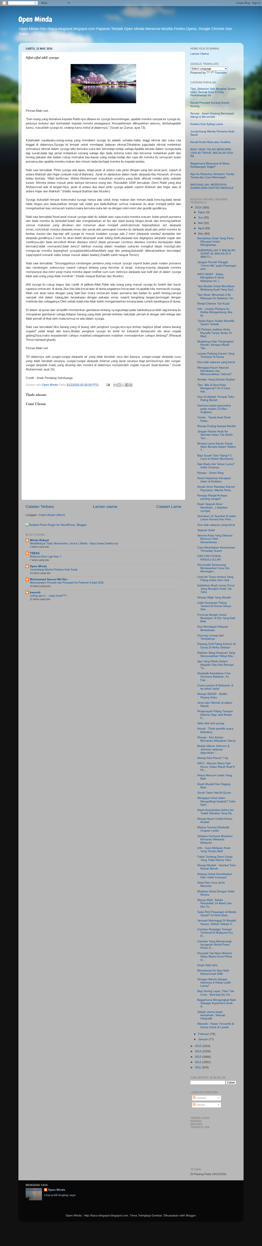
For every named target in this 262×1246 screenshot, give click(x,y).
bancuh (35, 592)
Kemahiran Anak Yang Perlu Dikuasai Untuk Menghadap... (215, 241)
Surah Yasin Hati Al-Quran (214, 792)
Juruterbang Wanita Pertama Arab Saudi (53, 569)
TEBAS (35, 553)
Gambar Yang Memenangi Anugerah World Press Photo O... (214, 944)
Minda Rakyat (39, 540)
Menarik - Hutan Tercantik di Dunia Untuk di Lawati (215, 1025)
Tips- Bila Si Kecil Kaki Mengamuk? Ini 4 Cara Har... (213, 388)
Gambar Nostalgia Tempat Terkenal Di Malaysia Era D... (215, 932)
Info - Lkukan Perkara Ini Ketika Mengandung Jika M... (214, 312)
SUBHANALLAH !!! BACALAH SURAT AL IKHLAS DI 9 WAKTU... (216, 253)
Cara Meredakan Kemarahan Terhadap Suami (216, 549)
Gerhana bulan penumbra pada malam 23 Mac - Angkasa (214, 409)
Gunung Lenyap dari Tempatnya (210, 637)
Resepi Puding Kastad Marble (216, 426)
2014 (198, 1051)
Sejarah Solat (206, 530)
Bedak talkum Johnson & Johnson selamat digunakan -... (213, 749)
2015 (198, 1046)
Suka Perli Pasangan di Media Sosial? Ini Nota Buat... (216, 913)
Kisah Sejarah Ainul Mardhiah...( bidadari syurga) (212, 507)
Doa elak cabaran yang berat (216, 362)
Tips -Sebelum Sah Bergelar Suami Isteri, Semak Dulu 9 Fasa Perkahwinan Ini (213, 92)
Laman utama (105, 506)
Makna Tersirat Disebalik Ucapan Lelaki (213, 829)
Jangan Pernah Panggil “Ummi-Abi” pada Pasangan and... (216, 265)
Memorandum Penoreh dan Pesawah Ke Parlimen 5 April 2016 (67, 582)
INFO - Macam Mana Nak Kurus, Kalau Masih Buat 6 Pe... (216, 766)
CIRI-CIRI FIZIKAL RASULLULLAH (209, 558)
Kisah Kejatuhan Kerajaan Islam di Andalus (214, 480)
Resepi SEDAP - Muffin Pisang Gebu (212, 695)
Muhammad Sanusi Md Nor (48, 579)
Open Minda (35, 19)
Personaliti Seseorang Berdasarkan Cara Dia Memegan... (213, 568)
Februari (204, 1034)
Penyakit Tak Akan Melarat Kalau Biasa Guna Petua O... (214, 956)
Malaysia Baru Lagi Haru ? (45, 556)
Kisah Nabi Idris (207, 965)
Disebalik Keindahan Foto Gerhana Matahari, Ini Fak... (213, 676)
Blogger (191, 1215)
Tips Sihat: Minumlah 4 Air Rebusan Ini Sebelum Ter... (216, 296)
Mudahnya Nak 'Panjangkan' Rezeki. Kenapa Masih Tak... (215, 345)
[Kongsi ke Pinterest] (131, 385)
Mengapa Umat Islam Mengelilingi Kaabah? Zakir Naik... (216, 801)
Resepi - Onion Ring (210, 472)
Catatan (200, 1097)
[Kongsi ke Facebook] (127, 385)
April (201, 228)
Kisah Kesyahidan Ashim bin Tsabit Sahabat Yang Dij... (215, 812)
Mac (201, 233)
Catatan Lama (168, 506)
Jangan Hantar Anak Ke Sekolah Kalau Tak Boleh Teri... (215, 435)
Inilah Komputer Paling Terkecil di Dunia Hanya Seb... (214, 606)
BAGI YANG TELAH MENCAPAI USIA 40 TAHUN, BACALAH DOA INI (211, 152)
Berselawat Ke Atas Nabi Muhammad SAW (213, 972)
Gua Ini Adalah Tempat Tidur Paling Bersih (215, 398)
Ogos (202, 212)
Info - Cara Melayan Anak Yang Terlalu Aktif (213, 849)
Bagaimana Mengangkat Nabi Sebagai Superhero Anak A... (216, 1003)
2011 (198, 1067)
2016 (198, 207)
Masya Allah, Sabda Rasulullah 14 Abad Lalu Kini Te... (214, 903)
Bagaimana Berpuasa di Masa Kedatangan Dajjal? (209, 165)
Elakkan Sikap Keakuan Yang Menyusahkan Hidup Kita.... (216, 654)
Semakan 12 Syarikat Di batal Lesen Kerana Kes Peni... (216, 518)
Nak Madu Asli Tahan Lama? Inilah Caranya (216, 466)
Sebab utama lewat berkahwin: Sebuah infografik (211, 1015)
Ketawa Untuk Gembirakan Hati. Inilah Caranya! (214, 876)
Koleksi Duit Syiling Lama (206, 124)
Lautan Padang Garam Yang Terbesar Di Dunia (215, 355)
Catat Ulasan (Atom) (52, 514)
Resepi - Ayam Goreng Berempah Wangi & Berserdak (212, 115)
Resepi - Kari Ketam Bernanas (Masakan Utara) (216, 739)
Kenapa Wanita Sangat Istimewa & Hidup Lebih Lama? (214, 982)
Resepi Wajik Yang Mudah (214, 597)
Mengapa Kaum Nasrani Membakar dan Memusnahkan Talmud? (214, 371)
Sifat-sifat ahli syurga (210, 723)
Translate (221, 72)
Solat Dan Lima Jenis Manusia (211, 884)
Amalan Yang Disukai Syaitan (216, 379)
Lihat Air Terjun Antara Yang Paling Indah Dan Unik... (215, 578)
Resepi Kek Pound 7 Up (212, 758)
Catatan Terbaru (40, 506)
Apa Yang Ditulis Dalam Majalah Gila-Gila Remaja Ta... (215, 664)
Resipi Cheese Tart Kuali (213, 303)
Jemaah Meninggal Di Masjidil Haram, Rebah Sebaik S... (216, 922)
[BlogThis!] (119, 385)
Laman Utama (199, 53)
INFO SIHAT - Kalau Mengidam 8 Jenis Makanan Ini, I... (210, 277)
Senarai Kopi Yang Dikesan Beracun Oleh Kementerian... (215, 539)
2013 (198, 1056)
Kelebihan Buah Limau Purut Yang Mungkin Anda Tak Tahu (215, 589)
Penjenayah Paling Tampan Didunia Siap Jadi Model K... (215, 714)
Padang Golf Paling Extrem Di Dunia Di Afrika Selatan (216, 645)
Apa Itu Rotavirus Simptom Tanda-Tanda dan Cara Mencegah (212, 176)
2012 (198, 1062)
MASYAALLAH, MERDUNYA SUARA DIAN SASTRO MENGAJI (211, 186)
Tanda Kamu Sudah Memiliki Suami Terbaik (215, 322)
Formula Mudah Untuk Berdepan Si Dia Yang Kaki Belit (216, 618)
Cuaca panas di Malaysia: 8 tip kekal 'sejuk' (215, 687)
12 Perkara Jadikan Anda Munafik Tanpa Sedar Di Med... (214, 333)
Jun (201, 217)
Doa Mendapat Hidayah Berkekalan (212, 628)
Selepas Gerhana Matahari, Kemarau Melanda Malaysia (215, 839)
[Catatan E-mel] (108, 384)
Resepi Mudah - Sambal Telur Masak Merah (216, 867)
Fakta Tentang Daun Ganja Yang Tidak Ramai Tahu (215, 858)
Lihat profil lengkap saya (60, 1195)
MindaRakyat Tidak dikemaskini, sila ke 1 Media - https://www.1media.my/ (74, 543)
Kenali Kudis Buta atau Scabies (210, 142)
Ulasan (200, 1104)
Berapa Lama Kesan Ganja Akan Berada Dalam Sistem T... (216, 447)
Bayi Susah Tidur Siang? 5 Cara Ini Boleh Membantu (215, 457)
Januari (203, 1039)
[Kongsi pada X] (123, 385)
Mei (201, 223)
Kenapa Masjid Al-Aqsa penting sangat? (212, 497)
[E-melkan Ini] (115, 385)
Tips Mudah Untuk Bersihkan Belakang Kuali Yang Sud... (216, 288)
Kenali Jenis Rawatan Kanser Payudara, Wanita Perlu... (216, 488)
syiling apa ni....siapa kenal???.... (50, 595)
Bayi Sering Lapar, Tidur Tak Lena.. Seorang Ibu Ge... (215, 993)
